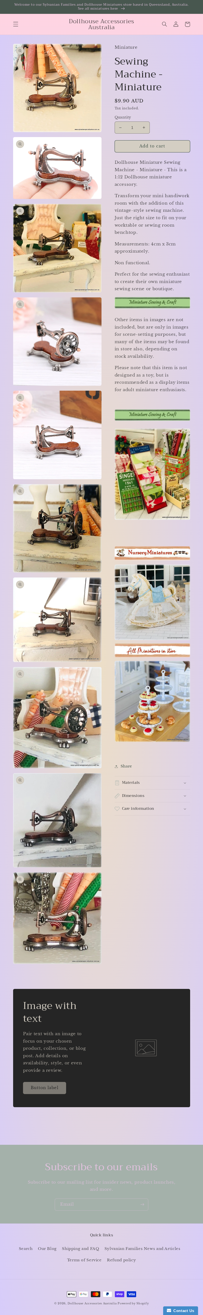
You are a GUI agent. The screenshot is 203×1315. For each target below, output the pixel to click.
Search (26, 1248)
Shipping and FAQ (80, 1248)
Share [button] (126, 766)
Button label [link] (44, 1087)
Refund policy (121, 1260)
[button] (15, 24)
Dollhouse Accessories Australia (93, 1303)
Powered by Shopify (133, 1303)
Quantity (123, 117)
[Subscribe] (142, 1204)
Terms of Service (84, 1260)
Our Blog (47, 1248)
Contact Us (182, 1311)
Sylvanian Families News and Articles (142, 1248)
